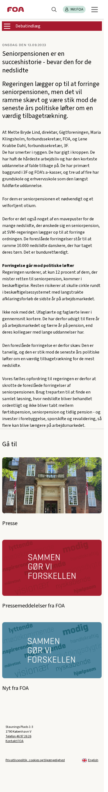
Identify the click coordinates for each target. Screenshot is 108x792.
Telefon (18, 736)
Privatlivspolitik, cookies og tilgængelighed (35, 760)
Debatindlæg (28, 26)
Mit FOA (77, 9)
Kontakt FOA (15, 741)
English (93, 760)
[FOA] (16, 9)
